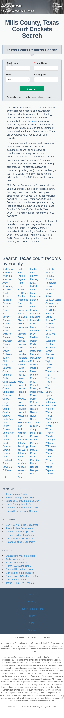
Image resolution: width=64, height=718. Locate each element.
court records (29, 121)
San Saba (50, 310)
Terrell (48, 364)
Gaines (21, 306)
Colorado (7, 385)
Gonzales (23, 327)
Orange (34, 429)
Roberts (49, 279)
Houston (22, 408)
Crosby (6, 415)
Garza (21, 313)
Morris (33, 398)
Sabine (49, 296)
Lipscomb (35, 316)
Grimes (21, 340)
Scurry (48, 316)
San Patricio (51, 306)
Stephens (50, 340)
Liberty (33, 310)
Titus (48, 374)
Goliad (21, 323)
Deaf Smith (8, 432)
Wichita (49, 436)
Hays (20, 381)
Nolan (33, 415)
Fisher (21, 282)
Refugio (49, 276)
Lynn (32, 333)
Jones (21, 456)
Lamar (33, 289)
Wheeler (49, 432)
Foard (21, 289)
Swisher (49, 354)
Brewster (7, 340)
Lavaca (34, 299)
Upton (48, 395)
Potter (33, 456)
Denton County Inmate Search (22, 507)
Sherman (50, 327)
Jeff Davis (23, 439)
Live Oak (34, 320)
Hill (19, 395)
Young (48, 466)
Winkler (49, 453)
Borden (6, 323)
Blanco (6, 320)
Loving (33, 327)
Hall (20, 351)
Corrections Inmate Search (20, 572)
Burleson (7, 354)
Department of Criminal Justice (22, 576)
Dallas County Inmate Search (21, 511)
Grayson (22, 333)
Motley (33, 402)
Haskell (22, 378)
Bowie (5, 330)
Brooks (6, 347)
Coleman (7, 374)
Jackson (22, 432)
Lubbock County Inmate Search (22, 500)
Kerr (20, 477)
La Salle (34, 286)
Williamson (51, 446)
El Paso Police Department (20, 535)
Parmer (34, 443)
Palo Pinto (35, 432)
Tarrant (49, 357)
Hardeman (23, 361)
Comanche (8, 391)
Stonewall (50, 347)
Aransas (6, 279)
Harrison (22, 371)
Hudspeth (23, 415)
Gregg (21, 337)
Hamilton (22, 354)
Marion (33, 340)
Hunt (20, 419)
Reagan (34, 470)
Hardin (21, 364)
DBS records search (16, 579)
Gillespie (22, 316)
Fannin (21, 276)
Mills (32, 381)
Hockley (22, 398)
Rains (33, 463)
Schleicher (51, 313)
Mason (33, 347)
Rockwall (50, 286)
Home (32, 594)
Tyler (47, 388)
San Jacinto (51, 303)
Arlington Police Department (21, 531)
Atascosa (7, 289)
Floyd (21, 286)
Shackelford (51, 320)
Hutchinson (24, 422)
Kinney (34, 276)
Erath (20, 269)
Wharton (49, 429)
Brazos (6, 337)
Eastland (7, 460)
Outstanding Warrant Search (21, 555)
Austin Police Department (19, 528)
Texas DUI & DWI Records (20, 583)
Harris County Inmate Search (21, 504)
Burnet (5, 357)
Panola (34, 436)
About (32, 623)
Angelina (7, 276)
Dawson (6, 429)
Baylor (5, 306)
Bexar (5, 316)
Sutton (48, 351)
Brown (5, 351)
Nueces (34, 419)
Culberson (7, 419)
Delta (5, 436)
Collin (5, 378)
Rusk (48, 293)
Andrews (7, 272)
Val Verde (50, 402)
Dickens (6, 446)
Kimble (34, 269)
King (32, 272)
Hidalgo (22, 391)
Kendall (22, 466)
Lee (32, 303)
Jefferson (22, 443)
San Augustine (53, 299)
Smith (48, 330)
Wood (48, 460)
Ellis (4, 477)
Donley (6, 453)
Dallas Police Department (19, 538)
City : (41, 74)
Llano (33, 323)
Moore (33, 395)
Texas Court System (16, 562)
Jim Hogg (23, 446)
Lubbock (34, 330)
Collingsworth (9, 381)
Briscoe (6, 344)
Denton (6, 439)
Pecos (33, 449)
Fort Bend (23, 293)
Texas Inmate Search (17, 494)
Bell (4, 313)
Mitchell (34, 385)
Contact (32, 630)
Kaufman (22, 463)
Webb (48, 426)
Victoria (49, 408)
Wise (48, 456)
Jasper (21, 436)
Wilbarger (50, 439)
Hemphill (22, 385)
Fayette (21, 279)
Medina (34, 368)
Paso (33, 446)
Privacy (32, 601)
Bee (4, 310)
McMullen (35, 364)
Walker (49, 412)
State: (9, 74)
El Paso (6, 470)
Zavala (49, 473)
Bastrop (6, 303)
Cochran (6, 368)
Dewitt (5, 443)
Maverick (35, 354)
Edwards (7, 466)
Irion (20, 426)
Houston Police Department (20, 542)
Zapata (49, 470)
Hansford (22, 357)
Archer (5, 282)
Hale (20, 347)
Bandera (6, 299)
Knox (33, 282)
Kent (20, 473)
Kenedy (22, 470)
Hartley (21, 374)
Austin (5, 293)
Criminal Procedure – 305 (19, 569)
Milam (33, 378)
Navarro (34, 408)
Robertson (50, 282)
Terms (32, 616)
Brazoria (6, 333)
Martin (33, 344)
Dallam (6, 422)
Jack (20, 429)
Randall (34, 466)
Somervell (50, 333)
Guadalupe (23, 344)
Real (32, 473)
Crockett (6, 412)
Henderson (23, 388)
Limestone (35, 313)
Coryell (6, 402)
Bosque (6, 327)
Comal (5, 388)
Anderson (7, 269)
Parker (33, 439)
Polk (32, 453)
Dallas (5, 426)
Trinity (48, 385)
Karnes (21, 460)
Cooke (5, 398)
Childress (7, 361)
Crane (5, 408)
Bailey (5, 296)
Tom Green (51, 378)
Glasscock (23, 320)
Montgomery (36, 391)
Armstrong (7, 286)
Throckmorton (52, 371)
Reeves (49, 272)
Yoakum (49, 463)
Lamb (33, 293)
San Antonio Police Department (22, 525)
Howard (22, 412)
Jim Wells (23, 449)
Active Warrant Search (17, 559)
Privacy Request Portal (32, 608)
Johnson (22, 453)
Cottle (5, 405)
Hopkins (22, 405)
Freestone (23, 299)
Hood (20, 402)
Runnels (49, 289)
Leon (32, 306)
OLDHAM (35, 426)
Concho (6, 395)
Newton (34, 412)
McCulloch (35, 357)
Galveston (23, 310)
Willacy (49, 443)
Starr (47, 337)
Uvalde (49, 398)
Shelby (49, 323)
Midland (34, 374)
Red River (50, 269)
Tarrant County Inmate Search (21, 497)
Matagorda (35, 351)
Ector (5, 463)
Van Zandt (50, 405)
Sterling (49, 344)
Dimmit (6, 449)
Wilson (49, 449)
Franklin (22, 296)
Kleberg (34, 279)
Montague (35, 388)
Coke (5, 371)
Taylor (48, 361)
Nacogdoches (37, 405)
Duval (5, 456)
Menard (34, 371)
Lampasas (35, 296)
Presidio (34, 460)
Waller (48, 415)
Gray (20, 330)
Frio (20, 303)
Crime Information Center (19, 566)
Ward (48, 419)
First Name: (13, 63)
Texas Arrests (11, 5)
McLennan (35, 361)
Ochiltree (35, 422)
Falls (20, 272)
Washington (51, 422)
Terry (48, 368)
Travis (48, 381)
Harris (21, 368)
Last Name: (41, 63)
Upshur (49, 391)
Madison (34, 337)
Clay (4, 364)
